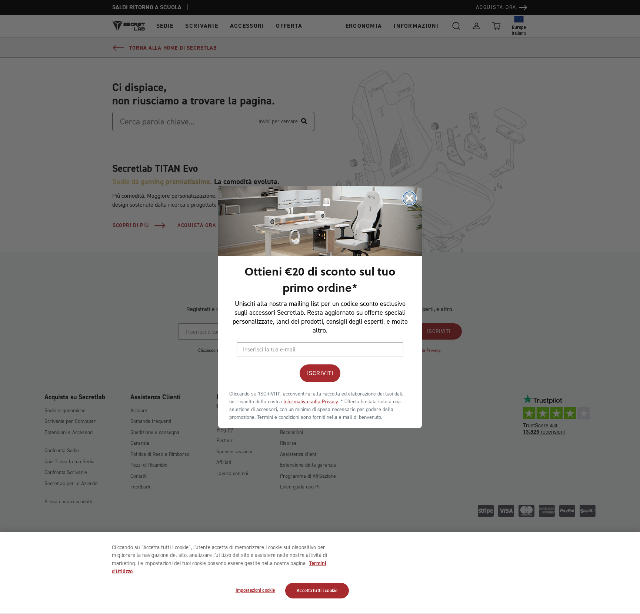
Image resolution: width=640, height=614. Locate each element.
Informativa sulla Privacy (310, 401)
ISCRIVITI (320, 373)
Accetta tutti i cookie (317, 591)
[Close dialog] (409, 198)
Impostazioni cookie (255, 590)
